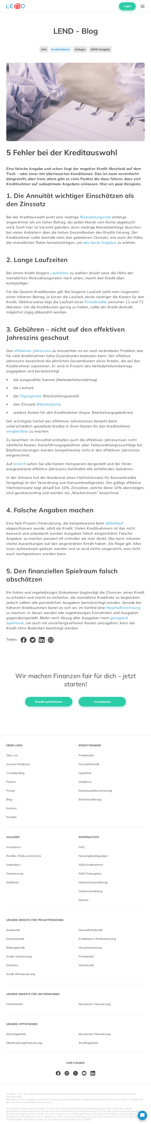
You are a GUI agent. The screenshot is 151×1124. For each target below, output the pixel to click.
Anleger (80, 49)
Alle (44, 49)
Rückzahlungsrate (95, 217)
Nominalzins (48, 404)
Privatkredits (96, 302)
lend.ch (19, 464)
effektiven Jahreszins (32, 350)
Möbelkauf (114, 523)
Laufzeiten (59, 273)
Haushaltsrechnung (123, 607)
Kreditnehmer (60, 49)
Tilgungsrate (31, 396)
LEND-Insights (100, 49)
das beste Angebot (99, 242)
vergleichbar (17, 431)
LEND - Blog (75, 31)
